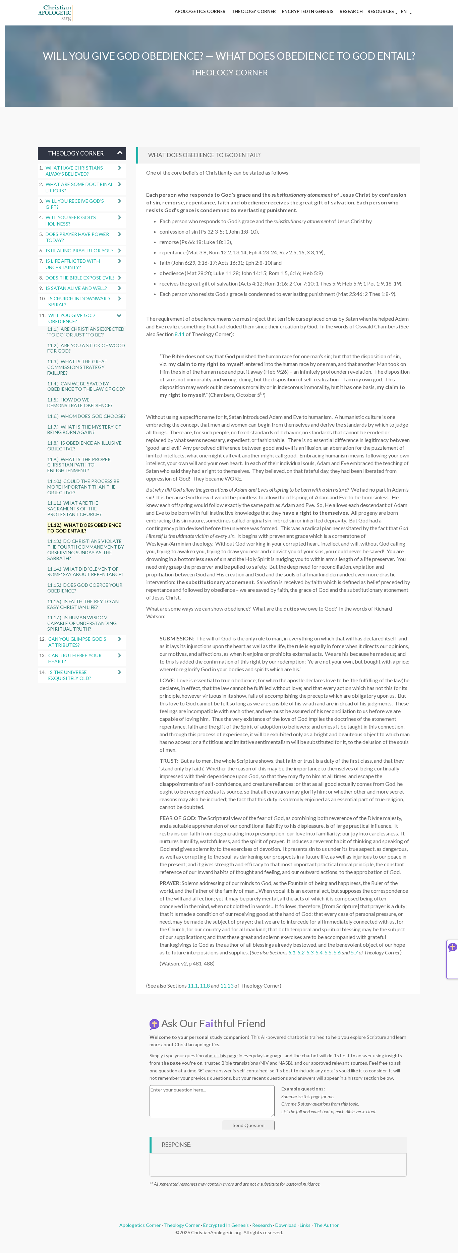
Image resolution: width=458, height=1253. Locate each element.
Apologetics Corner (140, 1225)
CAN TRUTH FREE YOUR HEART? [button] (75, 658)
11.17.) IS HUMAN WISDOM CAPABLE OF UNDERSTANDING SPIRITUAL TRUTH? (82, 623)
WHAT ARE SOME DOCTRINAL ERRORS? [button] (79, 187)
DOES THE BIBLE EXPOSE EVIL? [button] (80, 277)
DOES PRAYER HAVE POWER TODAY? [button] (77, 237)
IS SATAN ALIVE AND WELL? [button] (76, 288)
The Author (326, 1225)
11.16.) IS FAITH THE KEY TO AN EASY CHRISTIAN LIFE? (83, 604)
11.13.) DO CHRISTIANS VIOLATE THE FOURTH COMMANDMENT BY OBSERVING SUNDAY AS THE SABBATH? (85, 549)
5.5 (328, 952)
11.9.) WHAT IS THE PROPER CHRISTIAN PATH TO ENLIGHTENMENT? (79, 465)
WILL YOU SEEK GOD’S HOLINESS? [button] (71, 220)
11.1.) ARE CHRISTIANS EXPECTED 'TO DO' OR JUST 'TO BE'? (85, 331)
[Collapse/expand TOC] (120, 152)
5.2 (300, 952)
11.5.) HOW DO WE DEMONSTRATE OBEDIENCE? (80, 402)
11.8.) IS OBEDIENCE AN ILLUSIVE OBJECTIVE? (84, 445)
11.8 (205, 985)
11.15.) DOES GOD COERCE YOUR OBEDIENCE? (84, 587)
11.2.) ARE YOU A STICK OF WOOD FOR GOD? (86, 348)
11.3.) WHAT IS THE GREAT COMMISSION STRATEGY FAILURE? (77, 367)
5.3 (309, 952)
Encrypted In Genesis (226, 1225)
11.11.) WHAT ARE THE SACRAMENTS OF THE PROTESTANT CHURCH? (74, 508)
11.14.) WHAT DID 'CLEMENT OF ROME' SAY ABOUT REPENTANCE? (85, 571)
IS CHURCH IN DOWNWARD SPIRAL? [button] (79, 301)
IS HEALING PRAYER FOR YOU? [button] (80, 250)
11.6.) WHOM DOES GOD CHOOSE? (86, 416)
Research (262, 1225)
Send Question (249, 1125)
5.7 (354, 952)
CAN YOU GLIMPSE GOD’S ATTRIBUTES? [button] (77, 642)
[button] (382, 12)
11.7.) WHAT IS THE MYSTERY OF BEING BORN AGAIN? (84, 429)
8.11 (180, 334)
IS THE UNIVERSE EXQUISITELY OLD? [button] (69, 675)
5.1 (291, 952)
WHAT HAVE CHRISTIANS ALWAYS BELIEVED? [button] (74, 171)
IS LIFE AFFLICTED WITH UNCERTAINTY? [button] (73, 264)
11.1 (193, 985)
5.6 (337, 952)
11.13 (226, 985)
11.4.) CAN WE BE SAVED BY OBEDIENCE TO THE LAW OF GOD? (86, 386)
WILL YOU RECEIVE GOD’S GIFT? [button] (75, 204)
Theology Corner (182, 1225)
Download (285, 1225)
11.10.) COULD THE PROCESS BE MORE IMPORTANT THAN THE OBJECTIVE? (83, 486)
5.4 (319, 952)
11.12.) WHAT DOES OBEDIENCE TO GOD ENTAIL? (84, 528)
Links (305, 1225)
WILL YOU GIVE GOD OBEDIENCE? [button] (71, 318)
